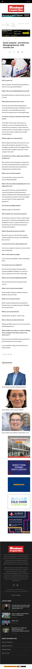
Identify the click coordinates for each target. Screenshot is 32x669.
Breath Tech (15, 620)
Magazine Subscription (7, 645)
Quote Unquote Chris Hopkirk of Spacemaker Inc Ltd (15, 432)
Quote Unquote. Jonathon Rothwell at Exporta (14, 387)
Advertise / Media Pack (7, 642)
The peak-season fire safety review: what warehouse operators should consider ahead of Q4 (21, 607)
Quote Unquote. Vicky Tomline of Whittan (13, 410)
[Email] (18, 51)
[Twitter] (14, 51)
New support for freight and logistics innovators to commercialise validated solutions (20, 629)
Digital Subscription (6, 649)
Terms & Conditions (16, 595)
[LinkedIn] (22, 51)
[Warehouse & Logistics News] (16, 9)
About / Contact (6, 653)
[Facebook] (9, 51)
